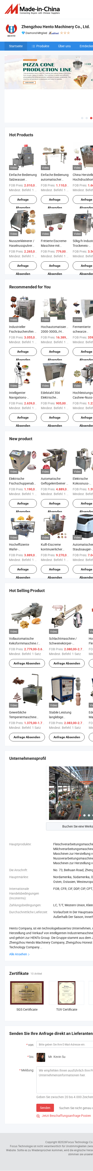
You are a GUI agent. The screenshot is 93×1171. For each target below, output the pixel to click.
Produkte (42, 46)
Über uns (64, 46)
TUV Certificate (66, 1009)
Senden (45, 1108)
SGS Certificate (26, 1009)
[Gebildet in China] (33, 9)
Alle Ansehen (18, 954)
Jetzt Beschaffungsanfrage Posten (63, 1115)
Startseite (16, 46)
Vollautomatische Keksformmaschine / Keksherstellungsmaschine (27, 643)
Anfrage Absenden (23, 201)
